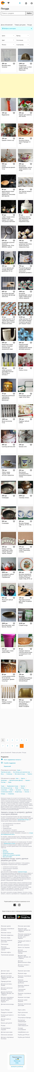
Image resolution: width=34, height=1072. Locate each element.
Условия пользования (22, 1028)
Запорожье (4, 780)
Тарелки (23, 786)
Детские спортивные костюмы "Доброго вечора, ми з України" (7, 999)
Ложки (16, 788)
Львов (9, 782)
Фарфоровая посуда (12, 786)
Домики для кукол (6, 973)
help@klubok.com (23, 1032)
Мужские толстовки (24, 997)
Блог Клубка (21, 1015)
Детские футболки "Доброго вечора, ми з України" (7, 993)
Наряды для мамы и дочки (24, 941)
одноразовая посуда (23, 819)
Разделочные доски (8, 853)
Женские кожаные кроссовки (6, 941)
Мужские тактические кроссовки (24, 1004)
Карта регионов (23, 1012)
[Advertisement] (16, 19)
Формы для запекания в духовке (11, 855)
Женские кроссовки (24, 926)
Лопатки (27, 791)
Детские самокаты (23, 945)
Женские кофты (6, 952)
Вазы (2, 774)
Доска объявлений (6, 25)
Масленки (5, 852)
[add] (20, 3)
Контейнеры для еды (6, 788)
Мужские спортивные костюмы (24, 976)
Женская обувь (5, 937)
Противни (26, 790)
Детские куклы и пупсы (6, 1019)
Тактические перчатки (22, 990)
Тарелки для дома (6, 772)
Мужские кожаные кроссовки (23, 986)
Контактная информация (22, 1020)
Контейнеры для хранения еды (21, 772)
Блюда (22, 788)
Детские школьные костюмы (6, 988)
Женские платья (6, 932)
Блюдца (3, 793)
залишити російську (17, 1066)
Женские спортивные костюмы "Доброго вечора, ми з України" (24, 936)
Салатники (4, 790)
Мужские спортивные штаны (24, 994)
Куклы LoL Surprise (24, 947)
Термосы (29, 774)
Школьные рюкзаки (7, 1034)
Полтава (3, 782)
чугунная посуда (22, 871)
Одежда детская (6, 981)
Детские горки (5, 971)
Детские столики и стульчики (23, 965)
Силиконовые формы (6, 791)
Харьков (27, 780)
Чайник (11, 790)
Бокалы (5, 850)
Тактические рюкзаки (7, 955)
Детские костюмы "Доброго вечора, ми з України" (7, 977)
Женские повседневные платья (5, 948)
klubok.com (3, 3)
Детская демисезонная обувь (24, 961)
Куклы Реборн (5, 1010)
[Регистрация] (32, 3)
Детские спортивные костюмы (7, 1037)
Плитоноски (4, 944)
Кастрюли (18, 790)
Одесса (23, 778)
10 (17, 746)
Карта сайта (21, 1010)
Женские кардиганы (7, 935)
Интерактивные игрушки (5, 1028)
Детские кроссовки (6, 1032)
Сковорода (9, 774)
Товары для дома (20, 25)
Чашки (18, 770)
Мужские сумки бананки (22, 1000)
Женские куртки (6, 926)
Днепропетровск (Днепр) (16, 780)
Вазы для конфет (7, 856)
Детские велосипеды (7, 1004)
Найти (29, 13)
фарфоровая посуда (9, 843)
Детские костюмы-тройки (6, 984)
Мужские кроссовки (24, 971)
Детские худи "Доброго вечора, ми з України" (24, 957)
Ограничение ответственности (23, 1024)
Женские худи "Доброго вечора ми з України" (24, 930)
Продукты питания (6, 1012)
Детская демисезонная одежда (22, 951)
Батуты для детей (6, 1023)
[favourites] (8, 3)
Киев (17, 778)
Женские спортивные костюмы (7, 929)
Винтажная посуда (20, 774)
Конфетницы (18, 791)
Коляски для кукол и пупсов (7, 1015)
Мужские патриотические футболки (23, 981)
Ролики (3, 1025)
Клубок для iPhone (23, 1034)
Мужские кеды (22, 973)
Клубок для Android (24, 1037)
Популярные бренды (24, 1017)
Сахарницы (11, 793)
